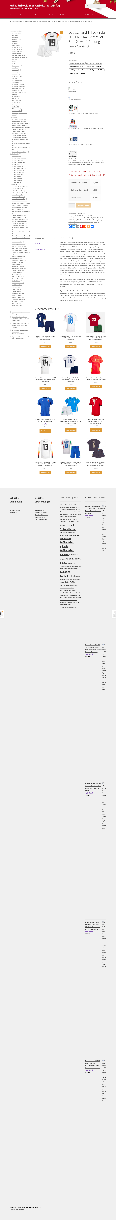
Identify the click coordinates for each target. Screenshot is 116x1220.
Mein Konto (73, 15)
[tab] (45, 238)
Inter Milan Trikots (71, 579)
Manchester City (40, 510)
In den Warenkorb (83, 205)
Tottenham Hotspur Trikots (71, 607)
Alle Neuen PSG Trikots (74, 504)
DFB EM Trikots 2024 (98, 218)
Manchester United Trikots (68, 590)
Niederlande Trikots (65, 592)
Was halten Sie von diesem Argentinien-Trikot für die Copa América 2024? (20, 318)
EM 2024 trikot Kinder (83, 220)
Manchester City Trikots (67, 588)
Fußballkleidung (65, 533)
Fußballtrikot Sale (74, 222)
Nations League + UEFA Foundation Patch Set (87, 129)
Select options (45, 346)
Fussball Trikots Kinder (17, 1210)
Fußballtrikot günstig (95, 220)
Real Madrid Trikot (71, 602)
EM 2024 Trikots (23, 21)
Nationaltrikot (51, 15)
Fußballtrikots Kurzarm (65, 566)
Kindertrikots (23, 15)
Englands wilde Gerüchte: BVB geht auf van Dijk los (20, 337)
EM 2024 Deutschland (35, 21)
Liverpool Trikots (73, 585)
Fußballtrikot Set (70, 563)
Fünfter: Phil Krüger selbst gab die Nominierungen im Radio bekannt (20, 325)
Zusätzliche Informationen (43, 244)
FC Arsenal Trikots (70, 519)
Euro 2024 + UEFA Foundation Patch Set (85, 113)
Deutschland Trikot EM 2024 (84, 218)
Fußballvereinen (39, 15)
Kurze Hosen (77, 159)
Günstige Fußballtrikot (71, 568)
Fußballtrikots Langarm (86, 222)
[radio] (77, 63)
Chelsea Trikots (68, 514)
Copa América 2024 (41, 519)
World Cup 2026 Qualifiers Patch (83, 144)
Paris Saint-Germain (41, 515)
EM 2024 (62, 15)
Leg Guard (76, 99)
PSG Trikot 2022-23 (70, 597)
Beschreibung (39, 238)
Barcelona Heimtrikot (65, 507)
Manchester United (41, 512)
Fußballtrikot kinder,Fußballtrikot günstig (35, 5)
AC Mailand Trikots (64, 504)
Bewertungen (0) (40, 249)
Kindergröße (73, 60)
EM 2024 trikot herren (66, 516)
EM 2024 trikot (72, 220)
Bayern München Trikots (70, 509)
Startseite (13, 15)
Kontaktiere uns (15, 510)
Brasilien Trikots (74, 512)
